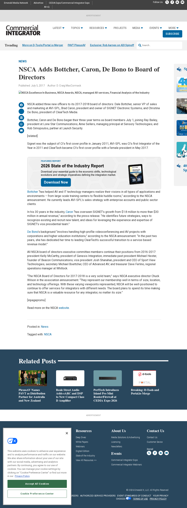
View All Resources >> (86, 460)
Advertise (38, 3)
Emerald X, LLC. (141, 490)
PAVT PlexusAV (76, 45)
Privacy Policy (22, 476)
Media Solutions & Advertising (125, 437)
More (172, 28)
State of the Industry (85, 456)
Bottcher (32, 191)
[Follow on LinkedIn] (177, 2)
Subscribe (172, 33)
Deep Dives (81, 437)
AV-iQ (46, 7)
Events (154, 28)
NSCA (47, 334)
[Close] (67, 433)
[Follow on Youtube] (182, 2)
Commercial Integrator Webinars (126, 465)
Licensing (115, 442)
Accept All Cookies (37, 483)
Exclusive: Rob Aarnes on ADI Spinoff (112, 45)
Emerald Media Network (16, 3)
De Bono (32, 232)
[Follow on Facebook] (172, 2)
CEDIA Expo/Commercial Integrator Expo (69, 3)
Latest (57, 28)
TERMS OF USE (140, 499)
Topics (75, 28)
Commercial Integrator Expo (124, 460)
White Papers (82, 442)
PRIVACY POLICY (158, 499)
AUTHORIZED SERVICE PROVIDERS (97, 495)
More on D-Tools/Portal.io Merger (42, 45)
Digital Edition (82, 451)
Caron (69, 212)
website (64, 308)
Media (136, 28)
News (23, 61)
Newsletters (116, 446)
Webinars (80, 446)
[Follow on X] (167, 2)
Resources (96, 28)
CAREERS (73, 495)
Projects (120, 28)
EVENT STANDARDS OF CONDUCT (134, 495)
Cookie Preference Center (37, 493)
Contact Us (152, 437)
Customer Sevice (155, 442)
